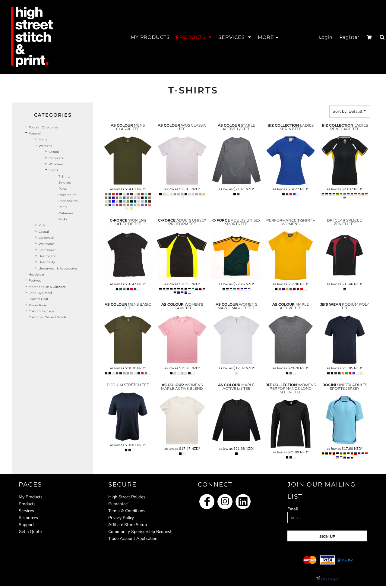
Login (325, 37)
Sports (53, 170)
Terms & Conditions (126, 511)
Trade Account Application (132, 538)
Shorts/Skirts (68, 201)
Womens (45, 146)
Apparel (35, 133)
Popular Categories (43, 127)
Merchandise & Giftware (47, 287)
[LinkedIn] (243, 501)
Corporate (56, 158)
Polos (63, 189)
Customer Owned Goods (47, 317)
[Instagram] (225, 501)
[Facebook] (206, 501)
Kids (42, 225)
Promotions (37, 305)
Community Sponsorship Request (140, 531)
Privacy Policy (121, 518)
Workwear (56, 164)
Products (27, 504)
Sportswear (47, 250)
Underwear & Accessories (58, 268)
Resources (28, 518)
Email (292, 509)
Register (349, 37)
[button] (194, 37)
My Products (31, 497)
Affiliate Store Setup (127, 525)
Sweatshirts (67, 195)
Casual (54, 152)
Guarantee (118, 504)
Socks (63, 219)
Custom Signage (41, 311)
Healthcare (47, 256)
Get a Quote (30, 531)
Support (26, 525)
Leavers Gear (38, 299)
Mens (43, 139)
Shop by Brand (40, 293)
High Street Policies (126, 497)
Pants (63, 207)
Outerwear (67, 213)
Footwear (36, 280)
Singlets (65, 182)
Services (26, 511)
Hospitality (47, 262)
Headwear (36, 274)
